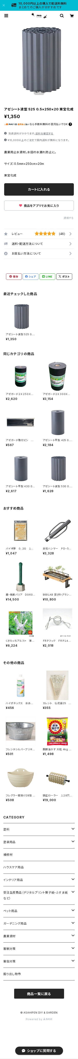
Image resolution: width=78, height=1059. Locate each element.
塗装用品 (9, 842)
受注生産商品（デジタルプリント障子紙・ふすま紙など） (35, 895)
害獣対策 (9, 948)
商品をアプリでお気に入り (41, 205)
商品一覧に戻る (39, 994)
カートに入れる (39, 189)
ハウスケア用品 (13, 867)
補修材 (7, 854)
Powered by (34, 1019)
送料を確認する (44, 133)
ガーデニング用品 (15, 923)
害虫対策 (9, 961)
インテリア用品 (13, 880)
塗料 (6, 829)
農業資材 (9, 936)
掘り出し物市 (12, 974)
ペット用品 (10, 911)
